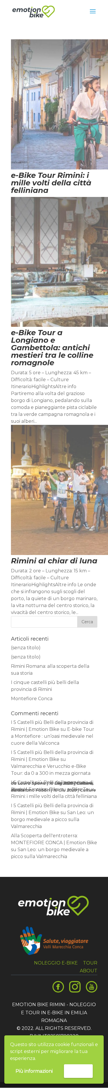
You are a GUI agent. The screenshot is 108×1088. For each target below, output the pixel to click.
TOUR (90, 963)
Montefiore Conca (31, 698)
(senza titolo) (26, 647)
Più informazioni (34, 1071)
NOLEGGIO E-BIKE (56, 963)
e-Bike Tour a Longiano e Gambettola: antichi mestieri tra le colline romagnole (52, 347)
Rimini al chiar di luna (54, 560)
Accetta (78, 1071)
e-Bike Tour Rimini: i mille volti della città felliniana (51, 183)
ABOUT (88, 970)
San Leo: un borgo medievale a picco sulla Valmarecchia (52, 819)
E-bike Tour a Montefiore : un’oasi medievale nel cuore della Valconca (52, 736)
